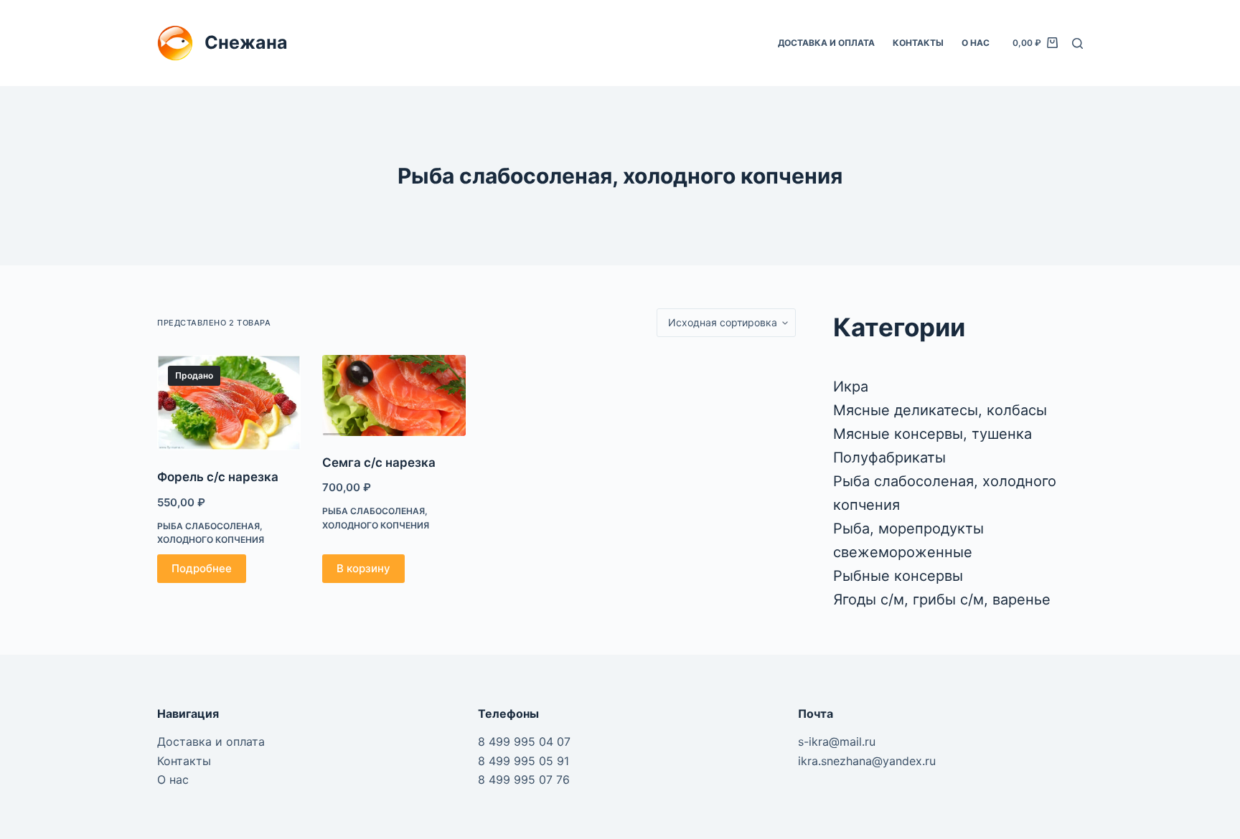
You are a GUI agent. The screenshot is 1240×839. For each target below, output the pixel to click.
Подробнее (202, 568)
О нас (976, 42)
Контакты (918, 42)
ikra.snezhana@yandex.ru (867, 761)
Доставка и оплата (826, 42)
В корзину (363, 568)
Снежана (246, 42)
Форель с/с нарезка (217, 477)
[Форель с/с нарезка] (229, 402)
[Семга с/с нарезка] (394, 395)
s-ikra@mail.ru (836, 741)
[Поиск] (1077, 43)
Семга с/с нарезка (379, 462)
